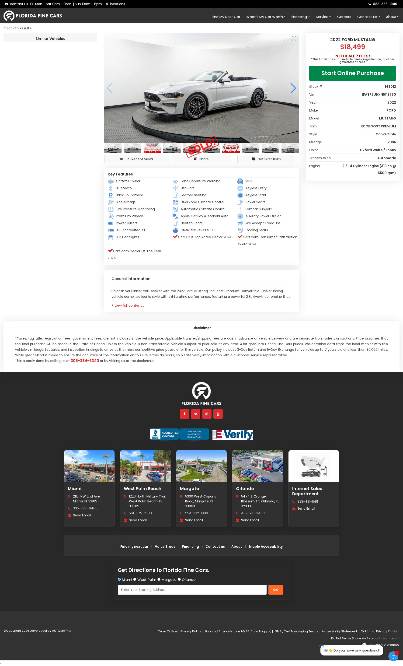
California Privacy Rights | (379, 631)
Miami (74, 488)
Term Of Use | (168, 631)
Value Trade (165, 546)
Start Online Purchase (353, 73)
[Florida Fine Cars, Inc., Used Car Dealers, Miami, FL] (179, 435)
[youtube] (218, 414)
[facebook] (185, 414)
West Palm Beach (142, 488)
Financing (299, 16)
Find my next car (226, 16)
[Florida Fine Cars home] (201, 395)
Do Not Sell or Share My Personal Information (364, 638)
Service (322, 16)
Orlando (245, 488)
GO (276, 589)
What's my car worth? (265, 16)
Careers (344, 16)
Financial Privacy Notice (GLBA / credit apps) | (239, 631)
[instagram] (207, 414)
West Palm (146, 579)
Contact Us (367, 16)
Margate (189, 488)
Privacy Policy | (191, 631)
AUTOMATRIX (61, 630)
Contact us (215, 546)
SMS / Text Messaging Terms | (297, 631)
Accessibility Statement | (340, 631)
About (391, 16)
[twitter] (196, 414)
